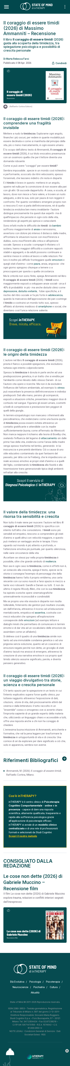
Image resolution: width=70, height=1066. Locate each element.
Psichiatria (39, 987)
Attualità (35, 992)
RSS (43, 1034)
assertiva (40, 612)
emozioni (57, 259)
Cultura (54, 987)
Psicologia (35, 981)
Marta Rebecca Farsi (17, 58)
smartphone (45, 306)
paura (37, 263)
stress (61, 387)
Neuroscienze (20, 987)
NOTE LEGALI (16, 1031)
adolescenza (55, 295)
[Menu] (6, 7)
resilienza (51, 561)
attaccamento (49, 438)
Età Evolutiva (17, 981)
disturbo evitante (27, 291)
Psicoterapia (53, 981)
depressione (10, 291)
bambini (56, 225)
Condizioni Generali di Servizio (39, 1031)
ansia (37, 229)
